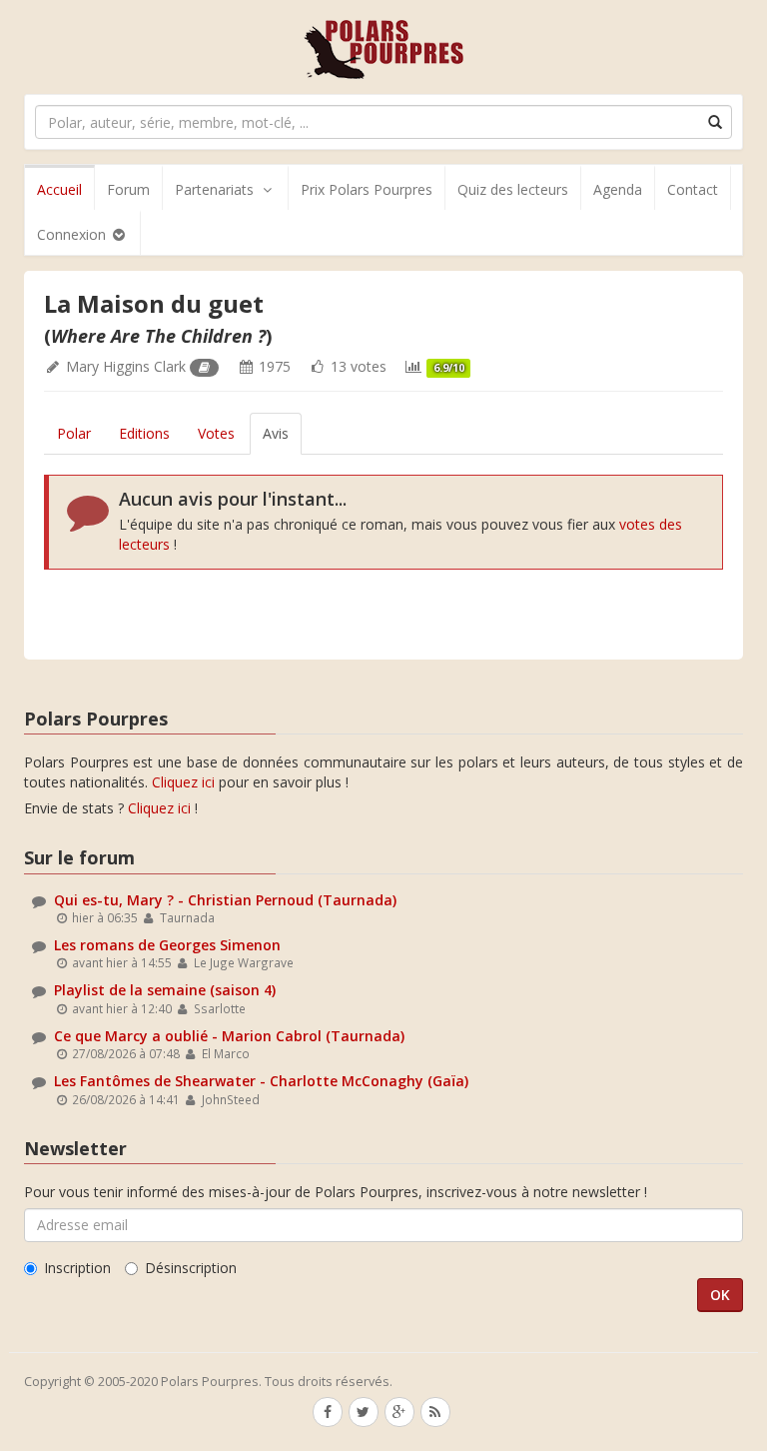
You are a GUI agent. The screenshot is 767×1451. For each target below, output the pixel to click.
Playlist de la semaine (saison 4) (165, 989)
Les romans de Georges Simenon (167, 944)
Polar (74, 433)
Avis (276, 433)
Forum (128, 189)
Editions (144, 433)
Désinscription (191, 1267)
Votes (216, 433)
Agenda (617, 189)
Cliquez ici (183, 781)
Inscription (77, 1267)
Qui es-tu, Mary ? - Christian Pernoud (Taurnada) (225, 899)
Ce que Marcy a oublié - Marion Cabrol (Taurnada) (229, 1035)
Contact (692, 189)
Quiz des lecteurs (512, 189)
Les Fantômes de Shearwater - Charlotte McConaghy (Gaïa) (261, 1080)
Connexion (73, 234)
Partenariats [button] (214, 189)
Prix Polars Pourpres (366, 189)
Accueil (59, 189)
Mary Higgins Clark (126, 366)
